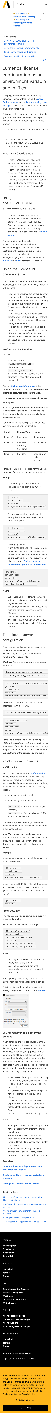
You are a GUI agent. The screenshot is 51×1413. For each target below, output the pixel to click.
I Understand (25, 1408)
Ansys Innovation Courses (16, 1289)
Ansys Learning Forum (14, 1316)
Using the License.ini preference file (21, 48)
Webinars (8, 1296)
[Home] (13, 7)
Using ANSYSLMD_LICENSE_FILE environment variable (20, 42)
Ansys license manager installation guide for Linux (25, 1221)
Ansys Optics (21, 13)
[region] (25, 1390)
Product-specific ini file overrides (20, 56)
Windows (7, 260)
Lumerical (8, 1269)
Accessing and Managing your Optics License (22, 22)
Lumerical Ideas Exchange (16, 1319)
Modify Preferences (26, 1400)
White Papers (10, 1303)
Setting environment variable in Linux (21, 1183)
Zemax (6, 1272)
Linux (18, 260)
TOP (44, 60)
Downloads (8, 1249)
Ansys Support (10, 1323)
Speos (6, 1276)
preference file (38, 773)
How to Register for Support (17, 1326)
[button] (46, 5)
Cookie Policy (28, 1394)
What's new (9, 1252)
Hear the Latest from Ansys (17, 1353)
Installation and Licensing (24, 16)
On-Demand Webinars (14, 1299)
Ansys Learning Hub (13, 1292)
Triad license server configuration (20, 52)
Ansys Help (8, 1256)
